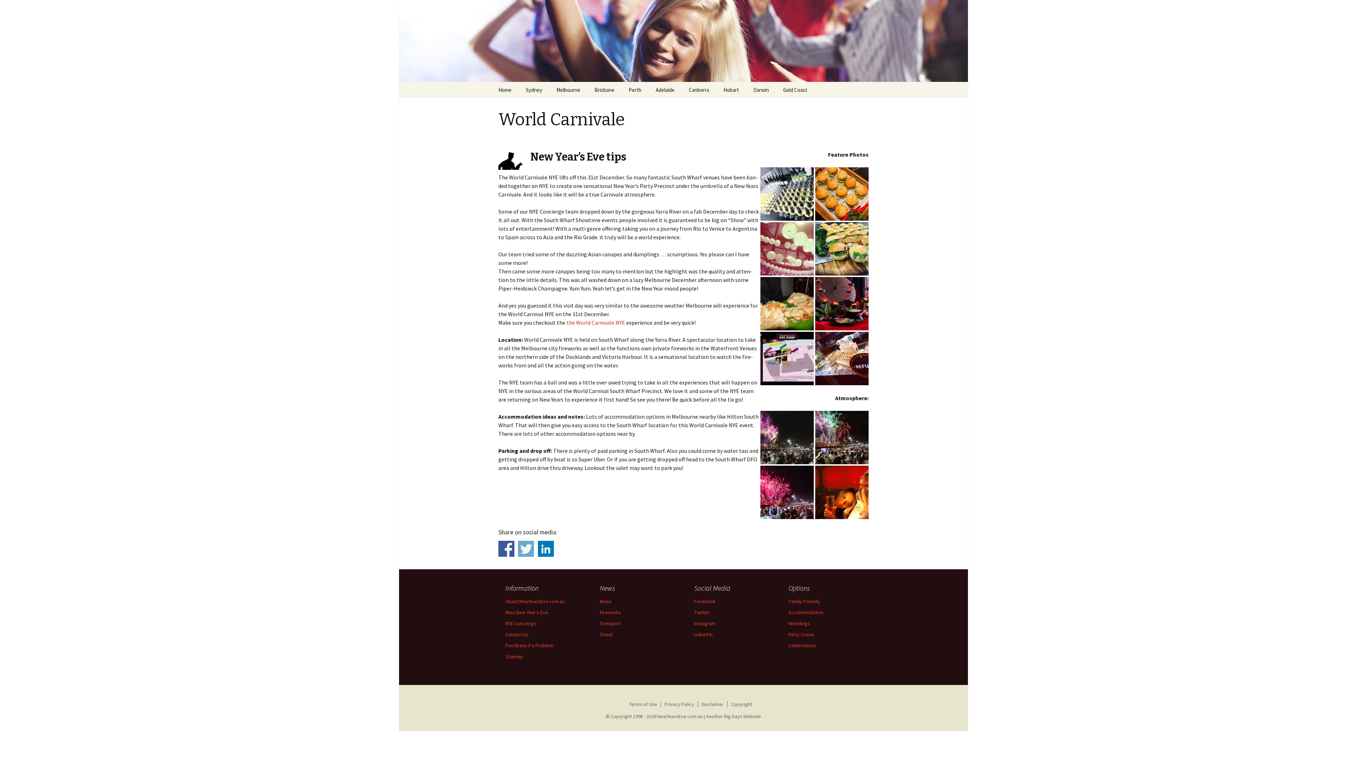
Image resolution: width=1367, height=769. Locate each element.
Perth (635, 90)
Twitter (701, 612)
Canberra (699, 90)
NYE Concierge (521, 623)
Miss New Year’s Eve (527, 612)
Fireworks (610, 612)
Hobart (731, 90)
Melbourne (568, 90)
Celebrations (802, 645)
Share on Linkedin (546, 549)
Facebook (705, 601)
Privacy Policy (679, 704)
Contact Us (517, 634)
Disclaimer (713, 704)
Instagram (705, 623)
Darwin (761, 90)
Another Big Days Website (733, 716)
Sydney (534, 90)
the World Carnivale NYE (595, 322)
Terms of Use (643, 704)
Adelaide (665, 90)
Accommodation (806, 612)
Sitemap (514, 656)
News (606, 601)
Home (505, 90)
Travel (606, 634)
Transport (610, 623)
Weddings (799, 623)
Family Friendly (804, 601)
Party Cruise (801, 634)
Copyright (741, 704)
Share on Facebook (506, 549)
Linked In (703, 634)
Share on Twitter (526, 549)
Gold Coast (795, 90)
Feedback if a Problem (530, 645)
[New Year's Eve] (683, 41)
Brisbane (604, 90)
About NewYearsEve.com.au (535, 601)
